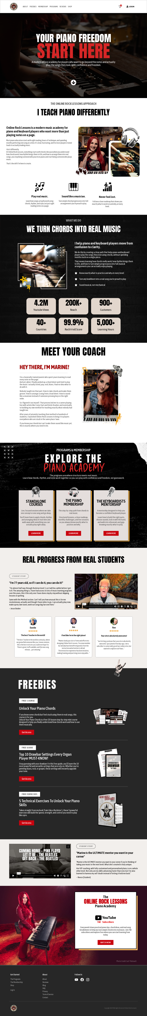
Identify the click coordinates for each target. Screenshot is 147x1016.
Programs (54, 6)
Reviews (63, 6)
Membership (43, 6)
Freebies (33, 6)
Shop (70, 6)
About (25, 6)
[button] (28, 700)
